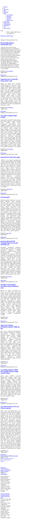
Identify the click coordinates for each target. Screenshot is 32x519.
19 (11, 456)
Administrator (4, 474)
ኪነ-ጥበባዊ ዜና (10, 71)
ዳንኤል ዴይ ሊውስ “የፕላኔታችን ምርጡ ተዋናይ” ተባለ (9, 80)
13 (4, 456)
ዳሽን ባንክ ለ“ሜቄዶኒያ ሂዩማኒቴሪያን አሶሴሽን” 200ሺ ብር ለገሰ (10, 326)
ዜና (7, 317)
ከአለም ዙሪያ (9, 189)
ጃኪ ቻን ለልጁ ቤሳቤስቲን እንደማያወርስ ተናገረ (7, 43)
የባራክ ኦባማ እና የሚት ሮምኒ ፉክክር (10, 157)
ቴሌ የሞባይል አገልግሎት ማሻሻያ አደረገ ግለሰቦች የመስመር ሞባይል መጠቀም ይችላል (9, 371)
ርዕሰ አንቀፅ (9, 276)
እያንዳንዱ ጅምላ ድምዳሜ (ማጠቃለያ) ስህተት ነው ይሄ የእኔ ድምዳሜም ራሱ (9, 242)
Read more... (4, 75)
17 (8, 456)
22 (14, 456)
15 (6, 456)
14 (5, 456)
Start (2, 456)
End (17, 456)
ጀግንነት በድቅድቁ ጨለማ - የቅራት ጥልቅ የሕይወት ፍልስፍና (6, 470)
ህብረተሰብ (3, 467)
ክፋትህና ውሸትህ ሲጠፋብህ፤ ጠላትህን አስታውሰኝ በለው (5, 495)
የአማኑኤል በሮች (5, 197)
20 (12, 456)
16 (7, 456)
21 (13, 456)
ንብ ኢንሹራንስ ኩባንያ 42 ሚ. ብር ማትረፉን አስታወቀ (10, 407)
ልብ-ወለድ (9, 233)
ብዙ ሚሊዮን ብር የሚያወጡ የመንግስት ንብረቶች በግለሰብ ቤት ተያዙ (10, 286)
